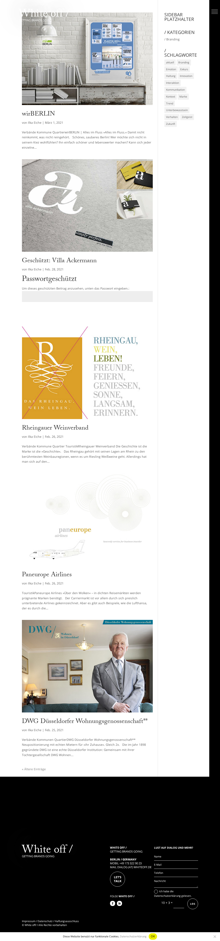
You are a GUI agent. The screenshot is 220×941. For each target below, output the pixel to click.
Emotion (171, 69)
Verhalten (172, 117)
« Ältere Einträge (34, 769)
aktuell (170, 62)
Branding (183, 62)
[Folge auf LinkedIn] (119, 903)
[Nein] (214, 936)
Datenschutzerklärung (133, 936)
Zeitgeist (187, 117)
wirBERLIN (38, 114)
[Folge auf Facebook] (112, 903)
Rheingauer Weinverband (55, 428)
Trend (169, 103)
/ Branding (172, 39)
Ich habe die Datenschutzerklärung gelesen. (172, 893)
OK (153, 936)
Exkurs (184, 69)
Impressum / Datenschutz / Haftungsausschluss (50, 921)
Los (192, 903)
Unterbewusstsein (177, 110)
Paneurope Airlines (47, 575)
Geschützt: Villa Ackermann (59, 261)
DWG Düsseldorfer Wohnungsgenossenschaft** (85, 722)
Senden (141, 312)
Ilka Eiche (34, 122)
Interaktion (172, 83)
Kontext (170, 96)
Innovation (186, 76)
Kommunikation (175, 90)
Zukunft (170, 124)
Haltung (171, 76)
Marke (183, 96)
